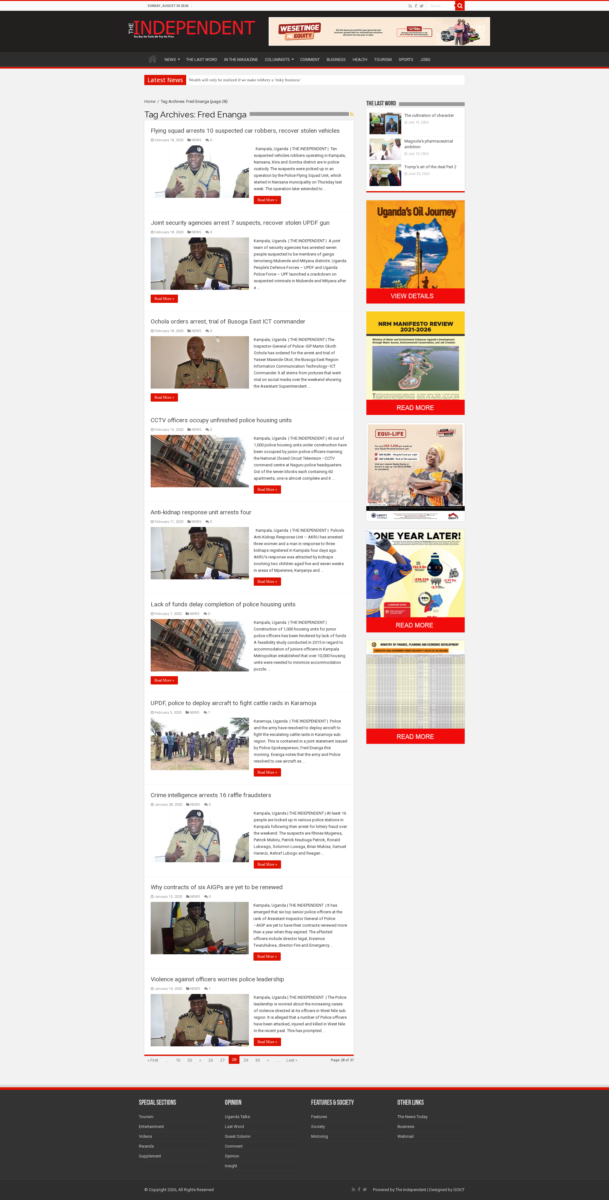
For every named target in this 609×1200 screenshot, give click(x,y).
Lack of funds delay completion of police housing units (223, 604)
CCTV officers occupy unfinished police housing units (221, 420)
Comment (234, 1146)
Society (318, 1126)
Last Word (234, 1126)
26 (210, 1060)
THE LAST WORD (201, 59)
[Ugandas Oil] (415, 251)
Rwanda (146, 1146)
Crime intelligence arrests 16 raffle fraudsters (211, 795)
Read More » (267, 200)
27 (222, 1060)
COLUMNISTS (277, 59)
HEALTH (360, 59)
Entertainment (151, 1126)
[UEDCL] (415, 580)
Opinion (232, 1156)
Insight (231, 1165)
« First (152, 1060)
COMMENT (310, 59)
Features (319, 1116)
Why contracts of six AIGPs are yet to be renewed (217, 887)
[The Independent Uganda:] (191, 28)
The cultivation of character (429, 115)
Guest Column (238, 1136)
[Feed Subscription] (352, 114)
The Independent (411, 1189)
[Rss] (410, 6)
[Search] (460, 5)
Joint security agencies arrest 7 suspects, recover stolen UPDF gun (240, 222)
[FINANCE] (415, 692)
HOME (152, 58)
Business (405, 1126)
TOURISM (383, 59)
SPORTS (406, 59)
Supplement (150, 1156)
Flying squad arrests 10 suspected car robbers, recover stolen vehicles (245, 130)
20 (189, 1060)
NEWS (170, 59)
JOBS (425, 59)
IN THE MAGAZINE (241, 59)
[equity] (415, 471)
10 (178, 1060)
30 (257, 1060)
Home (149, 101)
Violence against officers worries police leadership (217, 979)
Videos (145, 1136)
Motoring (319, 1136)
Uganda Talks (237, 1116)
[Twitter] (421, 6)
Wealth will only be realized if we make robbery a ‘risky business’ (245, 79)
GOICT (459, 1189)
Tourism (146, 1116)
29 (246, 1060)
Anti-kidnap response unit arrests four (201, 512)
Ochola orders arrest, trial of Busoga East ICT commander (228, 321)
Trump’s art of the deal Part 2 (430, 166)
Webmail (405, 1136)
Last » (291, 1060)
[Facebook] (416, 6)
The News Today (412, 1116)
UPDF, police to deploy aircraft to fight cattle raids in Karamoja (233, 703)
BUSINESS (336, 59)
